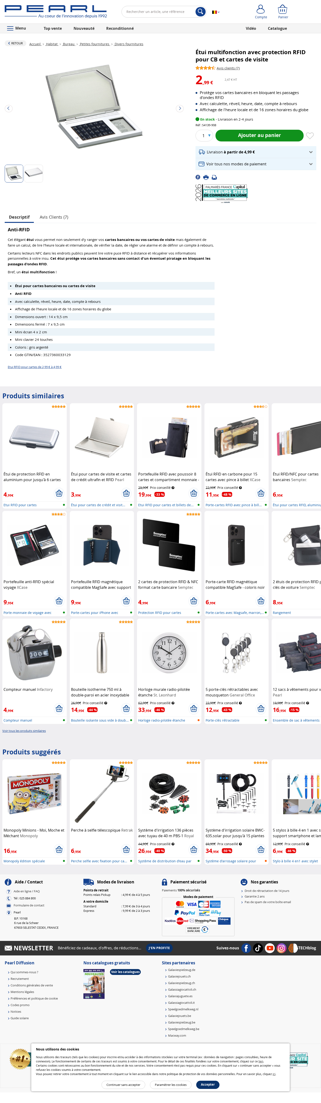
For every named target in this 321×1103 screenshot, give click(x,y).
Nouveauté (84, 28)
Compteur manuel (18, 720)
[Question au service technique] (216, 177)
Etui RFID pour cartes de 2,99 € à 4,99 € (35, 367)
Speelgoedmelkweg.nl (183, 1009)
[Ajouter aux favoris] (310, 136)
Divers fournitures (128, 44)
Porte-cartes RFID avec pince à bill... (234, 505)
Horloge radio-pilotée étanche (161, 720)
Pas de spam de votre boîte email (268, 902)
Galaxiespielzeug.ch (181, 983)
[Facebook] (199, 177)
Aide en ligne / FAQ (27, 891)
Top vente (53, 28)
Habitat (52, 44)
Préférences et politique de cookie (34, 998)
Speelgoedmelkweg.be (183, 1029)
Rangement (282, 612)
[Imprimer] (207, 177)
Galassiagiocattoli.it (181, 1002)
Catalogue (277, 28)
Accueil (35, 44)
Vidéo (251, 28)
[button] (256, 152)
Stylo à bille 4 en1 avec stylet (295, 861)
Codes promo (20, 1005)
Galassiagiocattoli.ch (182, 989)
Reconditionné (120, 28)
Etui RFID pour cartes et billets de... (166, 505)
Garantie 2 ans (255, 896)
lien (260, 1061)
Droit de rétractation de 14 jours (267, 891)
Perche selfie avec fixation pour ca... (99, 861)
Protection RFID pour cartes (159, 612)
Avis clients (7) (54, 217)
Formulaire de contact (29, 905)
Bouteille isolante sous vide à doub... (100, 720)
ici (274, 1074)
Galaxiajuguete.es (180, 996)
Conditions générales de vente (32, 985)
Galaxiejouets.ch (179, 976)
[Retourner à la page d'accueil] (56, 13)
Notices (16, 1011)
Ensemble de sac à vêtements (296, 720)
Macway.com (177, 1035)
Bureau (68, 44)
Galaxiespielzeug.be (181, 1022)
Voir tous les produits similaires (24, 731)
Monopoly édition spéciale (24, 861)
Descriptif (19, 217)
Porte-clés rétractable (222, 720)
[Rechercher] (201, 11)
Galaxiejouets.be (179, 1016)
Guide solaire (20, 1018)
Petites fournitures (94, 44)
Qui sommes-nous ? (24, 972)
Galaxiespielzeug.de (181, 970)
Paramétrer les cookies (171, 1085)
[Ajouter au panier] (59, 493)
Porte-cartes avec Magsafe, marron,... (235, 612)
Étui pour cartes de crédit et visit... (98, 505)
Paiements (181, 890)
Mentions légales (22, 992)
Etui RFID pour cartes (20, 505)
